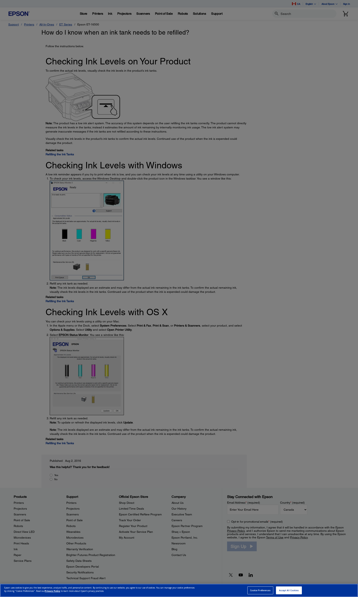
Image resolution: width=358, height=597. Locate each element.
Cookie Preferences (260, 590)
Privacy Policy (52, 591)
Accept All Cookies (289, 590)
